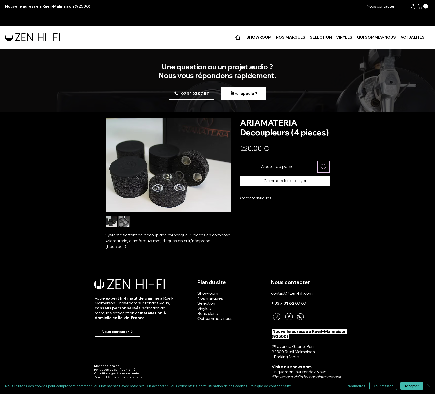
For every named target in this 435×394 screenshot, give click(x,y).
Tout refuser (383, 385)
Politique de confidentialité (270, 385)
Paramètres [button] (356, 385)
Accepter (412, 385)
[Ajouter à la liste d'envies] (323, 167)
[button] (413, 6)
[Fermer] (429, 386)
